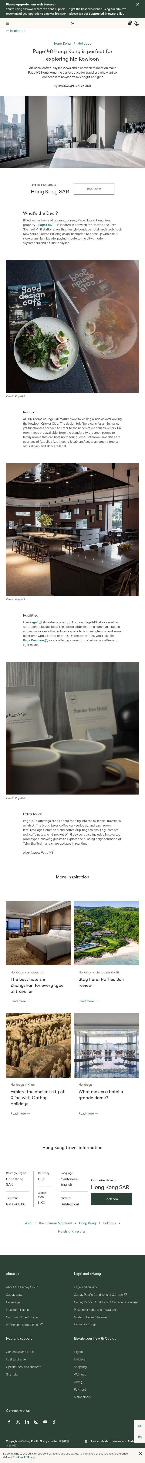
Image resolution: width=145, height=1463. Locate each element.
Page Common (34, 640)
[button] (140, 1453)
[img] (137, 4)
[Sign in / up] (136, 23)
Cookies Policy (22, 1457)
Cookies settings (85, 1324)
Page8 (34, 622)
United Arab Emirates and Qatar (113, 1441)
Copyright (12, 1441)
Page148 (44, 225)
